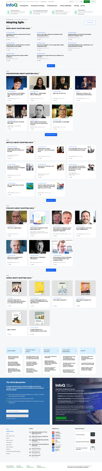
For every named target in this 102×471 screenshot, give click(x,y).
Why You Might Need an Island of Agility (15, 185)
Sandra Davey (10, 125)
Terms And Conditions (78, 467)
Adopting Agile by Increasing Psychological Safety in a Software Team (79, 35)
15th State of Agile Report (14, 228)
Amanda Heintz (10, 175)
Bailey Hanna (41, 156)
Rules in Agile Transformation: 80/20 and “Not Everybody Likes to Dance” (39, 123)
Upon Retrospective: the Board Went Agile (15, 122)
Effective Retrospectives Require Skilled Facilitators (17, 56)
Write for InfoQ (9, 440)
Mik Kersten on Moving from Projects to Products (14, 258)
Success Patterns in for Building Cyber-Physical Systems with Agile (16, 95)
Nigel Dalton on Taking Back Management (37, 258)
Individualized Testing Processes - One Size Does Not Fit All (46, 150)
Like (9, 39)
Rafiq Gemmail (45, 232)
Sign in (93, 1)
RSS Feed (25, 22)
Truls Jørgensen (72, 173)
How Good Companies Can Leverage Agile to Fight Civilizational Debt (50, 45)
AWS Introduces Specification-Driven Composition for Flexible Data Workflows (32, 370)
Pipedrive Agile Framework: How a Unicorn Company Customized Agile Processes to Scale (46, 186)
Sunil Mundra (79, 98)
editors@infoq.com (30, 467)
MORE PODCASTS (50, 270)
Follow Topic (90, 22)
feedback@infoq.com (10, 467)
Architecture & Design (37, 5)
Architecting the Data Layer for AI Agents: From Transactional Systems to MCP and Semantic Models (69, 358)
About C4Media (9, 447)
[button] (17, 415)
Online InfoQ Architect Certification (40, 436)
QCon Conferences (10, 435)
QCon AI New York (36, 452)
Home (7, 429)
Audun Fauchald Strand (74, 174)
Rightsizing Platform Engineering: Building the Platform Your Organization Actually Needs (51, 362)
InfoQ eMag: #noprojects (59, 300)
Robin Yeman (10, 98)
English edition (43, 1)
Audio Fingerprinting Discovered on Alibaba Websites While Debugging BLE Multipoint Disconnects (14, 364)
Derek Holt (9, 233)
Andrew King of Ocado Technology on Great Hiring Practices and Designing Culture (62, 259)
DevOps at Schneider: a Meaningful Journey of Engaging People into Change (16, 167)
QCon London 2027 (36, 455)
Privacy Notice (70, 467)
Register (87, 1)
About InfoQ (9, 444)
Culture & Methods (65, 5)
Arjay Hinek (46, 174)
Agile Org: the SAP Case (59, 93)
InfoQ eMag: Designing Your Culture (83, 300)
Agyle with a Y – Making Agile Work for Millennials (38, 94)
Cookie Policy (86, 467)
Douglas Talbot (40, 231)
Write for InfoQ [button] (51, 1)
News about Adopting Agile (18, 28)
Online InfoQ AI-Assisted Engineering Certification (40, 445)
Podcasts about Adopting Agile (20, 208)
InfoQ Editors (9, 442)
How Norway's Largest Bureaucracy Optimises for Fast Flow (50, 56)
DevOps (76, 5)
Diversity (8, 453)
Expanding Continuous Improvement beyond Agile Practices (18, 35)
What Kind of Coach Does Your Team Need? (46, 166)
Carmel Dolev (33, 98)
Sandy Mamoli (33, 231)
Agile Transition (11, 329)
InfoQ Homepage (9, 19)
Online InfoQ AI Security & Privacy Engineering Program (39, 433)
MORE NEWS (50, 65)
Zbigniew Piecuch (34, 127)
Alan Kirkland (17, 125)
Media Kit (8, 449)
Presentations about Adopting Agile (22, 74)
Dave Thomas (56, 233)
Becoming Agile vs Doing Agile (61, 122)
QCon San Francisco (36, 448)
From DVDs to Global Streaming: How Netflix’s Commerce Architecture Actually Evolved (31, 364)
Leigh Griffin (10, 155)
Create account (9, 431)
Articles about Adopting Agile (19, 142)
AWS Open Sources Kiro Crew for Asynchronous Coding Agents (13, 357)
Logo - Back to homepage (12, 5)
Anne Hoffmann (72, 156)
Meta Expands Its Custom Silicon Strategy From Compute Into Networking (69, 371)
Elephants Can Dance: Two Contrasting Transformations (84, 94)
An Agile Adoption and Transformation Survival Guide (38, 330)
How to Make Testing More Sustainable (51, 357)
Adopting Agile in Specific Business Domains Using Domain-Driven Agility (18, 45)
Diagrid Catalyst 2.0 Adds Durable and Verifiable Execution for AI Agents (87, 369)
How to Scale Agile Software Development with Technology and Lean (49, 35)
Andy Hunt (62, 233)
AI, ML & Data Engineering (66, 350)
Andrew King (56, 262)
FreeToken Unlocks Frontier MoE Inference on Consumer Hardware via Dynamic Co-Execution (69, 365)
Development (24, 5)
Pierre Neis (55, 98)
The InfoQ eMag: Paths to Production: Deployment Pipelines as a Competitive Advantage (16, 301)
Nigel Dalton (33, 262)
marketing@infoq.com (41, 467)
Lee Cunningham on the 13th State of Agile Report (84, 228)
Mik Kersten (10, 262)
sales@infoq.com (19, 467)
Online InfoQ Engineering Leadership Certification (40, 440)
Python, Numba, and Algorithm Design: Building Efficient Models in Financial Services (14, 370)
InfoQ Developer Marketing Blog (13, 451)
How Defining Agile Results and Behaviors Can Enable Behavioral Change (80, 45)
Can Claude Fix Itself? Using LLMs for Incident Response (87, 364)
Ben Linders (8, 37)
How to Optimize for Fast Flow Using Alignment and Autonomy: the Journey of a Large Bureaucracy (77, 168)
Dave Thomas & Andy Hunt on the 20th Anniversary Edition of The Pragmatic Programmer (62, 229)
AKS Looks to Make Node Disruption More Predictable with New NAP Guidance (87, 358)
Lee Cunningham (79, 233)
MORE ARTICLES (50, 200)
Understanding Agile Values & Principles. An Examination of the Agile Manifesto (39, 301)
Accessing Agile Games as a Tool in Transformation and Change (77, 149)
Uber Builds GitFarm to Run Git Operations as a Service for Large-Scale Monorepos (32, 357)
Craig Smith (38, 232)
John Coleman (10, 192)
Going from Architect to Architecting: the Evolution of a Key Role (15, 150)
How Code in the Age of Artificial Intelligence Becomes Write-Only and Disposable (50, 369)
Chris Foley (16, 155)
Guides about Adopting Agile (19, 278)
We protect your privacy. (11, 418)
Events (83, 5)
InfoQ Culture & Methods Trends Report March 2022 (39, 228)
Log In (7, 433)
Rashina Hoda (56, 127)
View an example (11, 389)
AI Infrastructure (52, 5)
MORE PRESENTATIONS (50, 134)
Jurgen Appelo (41, 192)
